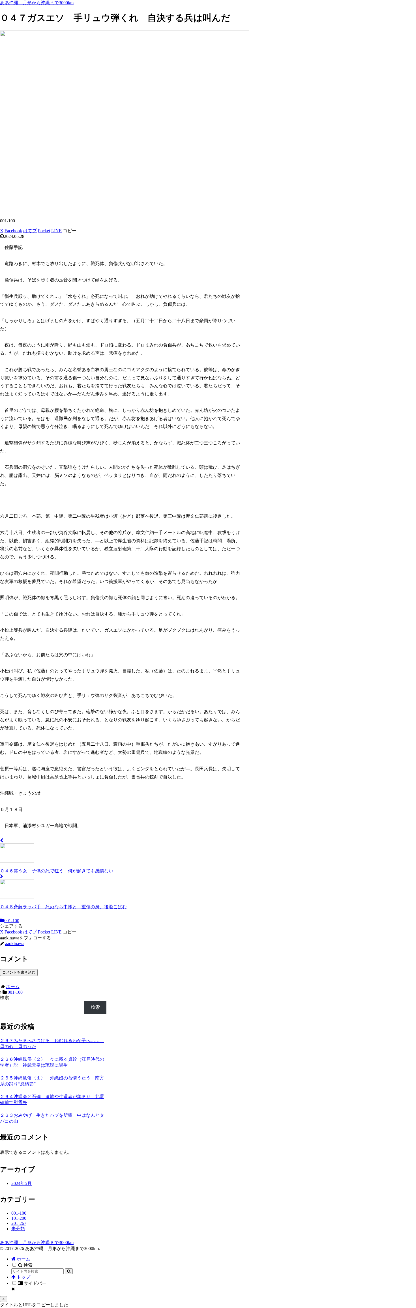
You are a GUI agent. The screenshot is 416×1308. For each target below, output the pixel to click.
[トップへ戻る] (3, 1299)
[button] (69, 230)
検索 (4, 997)
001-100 (11, 920)
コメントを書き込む (18, 972)
